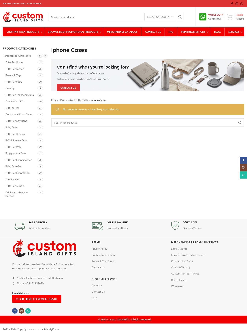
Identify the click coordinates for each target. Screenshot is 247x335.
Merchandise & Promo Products (194, 242)
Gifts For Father (14, 68)
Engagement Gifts (16, 153)
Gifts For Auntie (14, 185)
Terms (96, 242)
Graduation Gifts (15, 101)
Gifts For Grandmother (18, 159)
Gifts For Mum (13, 81)
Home (54, 100)
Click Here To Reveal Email (37, 299)
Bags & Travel (179, 248)
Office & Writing (180, 267)
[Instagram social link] (236, 3)
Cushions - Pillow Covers (19, 114)
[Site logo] (23, 16)
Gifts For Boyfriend (16, 120)
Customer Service (104, 279)
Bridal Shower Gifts (16, 140)
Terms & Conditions (103, 261)
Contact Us (98, 267)
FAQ (94, 297)
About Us (97, 285)
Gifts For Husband (15, 133)
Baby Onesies (13, 166)
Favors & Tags (13, 75)
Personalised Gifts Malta (17, 55)
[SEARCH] (180, 17)
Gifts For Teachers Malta (19, 94)
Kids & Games (179, 279)
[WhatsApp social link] (241, 3)
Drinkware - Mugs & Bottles (16, 194)
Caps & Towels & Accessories (188, 254)
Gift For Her (12, 107)
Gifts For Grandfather (17, 172)
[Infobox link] (211, 17)
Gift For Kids (12, 179)
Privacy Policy (99, 248)
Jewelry (9, 88)
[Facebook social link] (232, 3)
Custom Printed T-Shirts (185, 273)
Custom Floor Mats (182, 261)
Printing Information (103, 254)
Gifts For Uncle (14, 62)
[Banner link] (147, 75)
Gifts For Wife (13, 146)
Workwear (177, 286)
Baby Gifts (11, 127)
